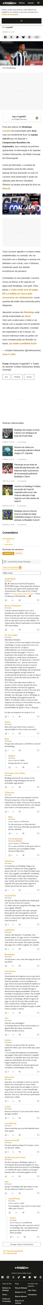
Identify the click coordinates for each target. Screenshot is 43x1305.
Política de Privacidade (10, 14)
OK (21, 21)
